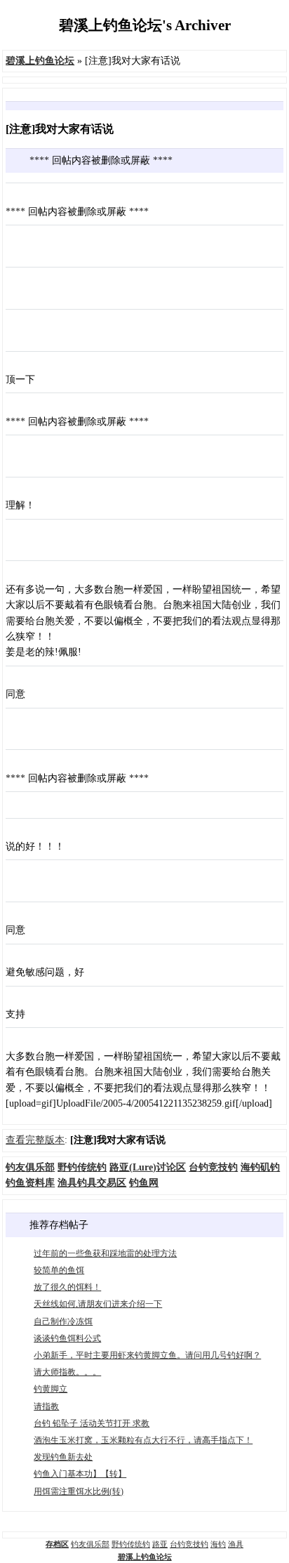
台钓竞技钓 (189, 1544)
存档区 (57, 1544)
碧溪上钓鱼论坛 (145, 1556)
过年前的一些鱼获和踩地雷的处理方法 (105, 1253)
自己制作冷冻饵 (63, 1321)
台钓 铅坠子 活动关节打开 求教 (91, 1423)
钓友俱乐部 (90, 1544)
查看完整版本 (35, 1140)
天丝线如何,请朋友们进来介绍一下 (98, 1304)
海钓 (218, 1544)
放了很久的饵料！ (67, 1287)
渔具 (235, 1544)
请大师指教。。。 (67, 1372)
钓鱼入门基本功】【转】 (80, 1474)
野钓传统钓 (131, 1544)
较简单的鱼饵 (59, 1270)
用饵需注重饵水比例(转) (78, 1491)
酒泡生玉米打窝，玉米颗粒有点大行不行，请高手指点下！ (143, 1440)
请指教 (46, 1406)
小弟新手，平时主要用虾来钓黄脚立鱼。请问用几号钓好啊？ (147, 1355)
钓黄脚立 (50, 1389)
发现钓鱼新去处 (63, 1457)
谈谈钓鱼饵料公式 (67, 1338)
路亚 (160, 1544)
